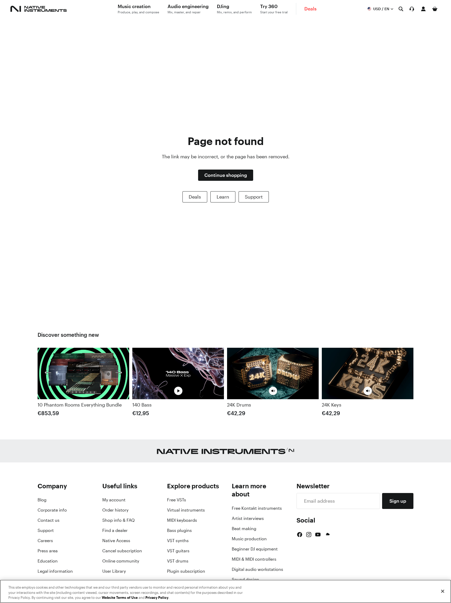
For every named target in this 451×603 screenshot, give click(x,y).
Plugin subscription (186, 571)
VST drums (177, 561)
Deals (195, 196)
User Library (114, 571)
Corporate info (52, 510)
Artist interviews (248, 518)
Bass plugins (179, 530)
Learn (223, 196)
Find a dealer (115, 530)
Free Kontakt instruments (257, 508)
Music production (249, 539)
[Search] (401, 9)
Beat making (244, 528)
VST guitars (178, 551)
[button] (273, 391)
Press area (48, 551)
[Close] (442, 591)
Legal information (55, 571)
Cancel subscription (122, 551)
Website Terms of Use (120, 597)
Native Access (116, 540)
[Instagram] (309, 534)
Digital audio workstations (257, 569)
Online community (120, 561)
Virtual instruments (186, 510)
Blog (42, 500)
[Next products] (118, 374)
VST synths (178, 540)
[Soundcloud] (327, 534)
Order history (115, 510)
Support (254, 196)
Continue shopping (225, 175)
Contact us (49, 520)
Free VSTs (176, 500)
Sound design (245, 579)
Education (48, 561)
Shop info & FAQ (118, 520)
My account (114, 500)
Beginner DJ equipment (255, 549)
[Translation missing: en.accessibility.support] (412, 9)
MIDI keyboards (182, 520)
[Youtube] (318, 534)
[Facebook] (299, 534)
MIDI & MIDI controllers (254, 559)
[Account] (423, 9)
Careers (45, 540)
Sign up (397, 500)
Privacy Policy (156, 597)
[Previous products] (48, 374)
